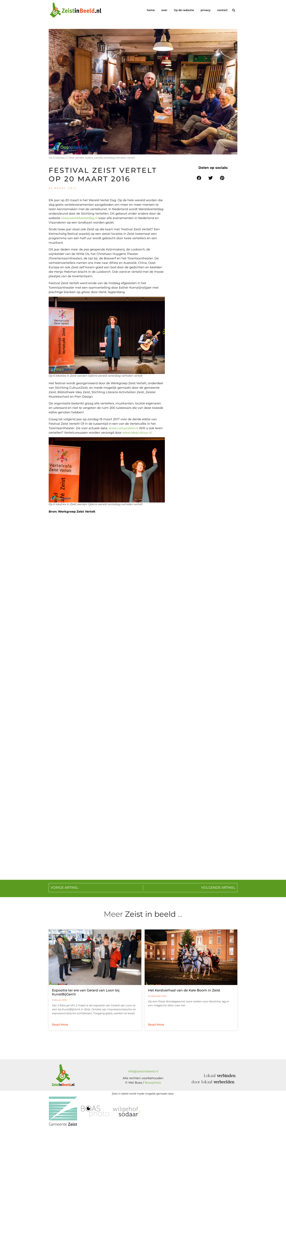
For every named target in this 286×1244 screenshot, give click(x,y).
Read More (60, 1024)
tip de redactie (184, 10)
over (164, 10)
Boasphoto (153, 1082)
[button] (233, 10)
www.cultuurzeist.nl (123, 428)
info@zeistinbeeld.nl (143, 1071)
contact (222, 10)
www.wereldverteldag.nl (79, 218)
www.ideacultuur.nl (137, 432)
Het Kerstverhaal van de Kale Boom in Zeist (184, 990)
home (151, 10)
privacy (206, 10)
